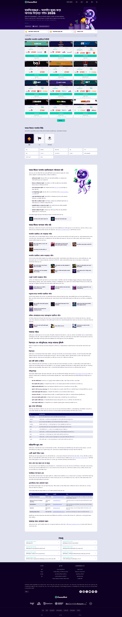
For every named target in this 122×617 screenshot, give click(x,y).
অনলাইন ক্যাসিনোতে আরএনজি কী (60, 576)
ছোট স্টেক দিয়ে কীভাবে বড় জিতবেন (60, 574)
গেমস (76, 2)
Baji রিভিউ (36, 77)
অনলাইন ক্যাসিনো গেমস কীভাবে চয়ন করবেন (60, 571)
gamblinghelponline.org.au (59, 511)
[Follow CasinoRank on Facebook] (80, 591)
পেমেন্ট (87, 2)
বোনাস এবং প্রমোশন (57, 187)
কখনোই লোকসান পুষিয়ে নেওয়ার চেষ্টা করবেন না (80, 457)
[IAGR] (32, 603)
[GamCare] (48, 603)
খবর (96, 2)
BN (26, 591)
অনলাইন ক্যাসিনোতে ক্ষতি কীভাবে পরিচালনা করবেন (60, 578)
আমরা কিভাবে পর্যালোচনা (80, 574)
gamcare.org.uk (56, 507)
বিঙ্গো (42, 569)
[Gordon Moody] (59, 603)
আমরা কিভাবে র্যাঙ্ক (80, 576)
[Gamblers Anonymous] (39, 603)
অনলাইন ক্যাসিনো (69, 2)
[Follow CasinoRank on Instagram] (83, 591)
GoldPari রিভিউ (85, 115)
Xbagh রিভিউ (36, 115)
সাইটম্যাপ (79, 615)
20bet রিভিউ (36, 96)
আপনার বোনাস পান (36, 55)
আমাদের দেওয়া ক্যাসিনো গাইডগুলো (63, 229)
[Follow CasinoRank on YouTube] (90, 591)
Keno (42, 571)
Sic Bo (41, 574)
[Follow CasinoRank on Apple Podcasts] (96, 591)
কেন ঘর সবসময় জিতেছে (61, 569)
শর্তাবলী (42, 615)
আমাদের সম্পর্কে (79, 569)
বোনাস (82, 2)
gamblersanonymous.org (58, 496)
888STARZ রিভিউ (85, 77)
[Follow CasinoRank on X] (87, 591)
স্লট (41, 576)
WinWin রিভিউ (61, 115)
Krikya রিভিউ (36, 57)
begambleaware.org (57, 504)
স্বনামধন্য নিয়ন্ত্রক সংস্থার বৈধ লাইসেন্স (81, 373)
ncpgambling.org (56, 500)
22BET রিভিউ (85, 96)
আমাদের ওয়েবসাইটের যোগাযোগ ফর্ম (74, 524)
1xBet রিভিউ (85, 57)
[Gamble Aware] (76, 603)
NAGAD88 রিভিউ (61, 57)
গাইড (92, 2)
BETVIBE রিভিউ (61, 96)
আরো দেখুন (60, 120)
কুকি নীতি (60, 615)
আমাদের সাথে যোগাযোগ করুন (80, 571)
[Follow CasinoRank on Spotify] (93, 591)
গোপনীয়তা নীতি (79, 578)
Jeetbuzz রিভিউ (61, 77)
